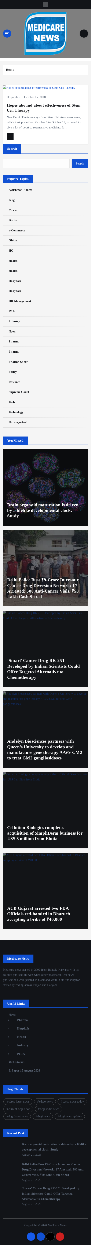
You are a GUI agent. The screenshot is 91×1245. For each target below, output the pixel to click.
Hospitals (12, 97)
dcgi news (43, 1116)
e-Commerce (17, 230)
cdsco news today (73, 1101)
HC (11, 250)
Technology (16, 412)
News (12, 331)
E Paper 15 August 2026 (24, 1070)
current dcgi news (19, 1109)
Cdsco (13, 210)
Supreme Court (19, 392)
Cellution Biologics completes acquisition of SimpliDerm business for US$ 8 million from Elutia (45, 833)
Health (13, 260)
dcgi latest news (18, 1116)
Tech (12, 402)
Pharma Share (18, 361)
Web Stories (16, 1062)
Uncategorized (18, 422)
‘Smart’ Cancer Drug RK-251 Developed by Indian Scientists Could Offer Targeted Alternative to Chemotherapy (50, 1193)
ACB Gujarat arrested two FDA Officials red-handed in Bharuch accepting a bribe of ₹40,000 (38, 914)
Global (13, 240)
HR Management (20, 301)
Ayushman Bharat (20, 190)
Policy (13, 371)
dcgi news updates (70, 1116)
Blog (12, 200)
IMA (12, 311)
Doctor (13, 220)
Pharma (14, 341)
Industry (14, 321)
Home (10, 69)
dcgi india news (49, 1109)
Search (12, 148)
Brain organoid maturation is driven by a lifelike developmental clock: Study (43, 510)
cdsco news (46, 1101)
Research (14, 382)
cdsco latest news (18, 1101)
